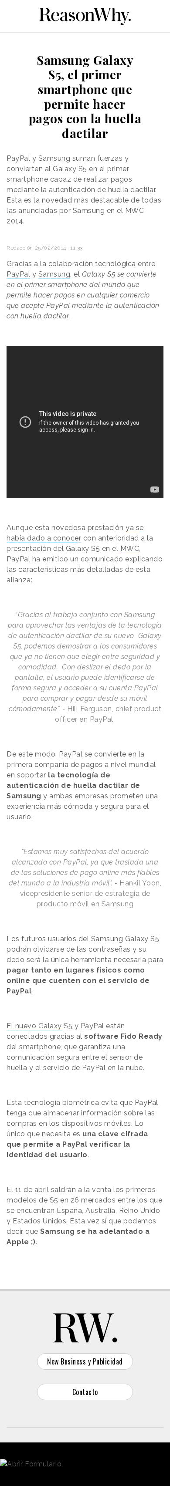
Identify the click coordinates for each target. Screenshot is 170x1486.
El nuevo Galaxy (34, 1026)
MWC (129, 548)
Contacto (85, 1392)
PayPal (18, 274)
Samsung (54, 274)
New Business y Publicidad (85, 1361)
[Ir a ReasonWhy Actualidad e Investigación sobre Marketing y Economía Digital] (85, 15)
